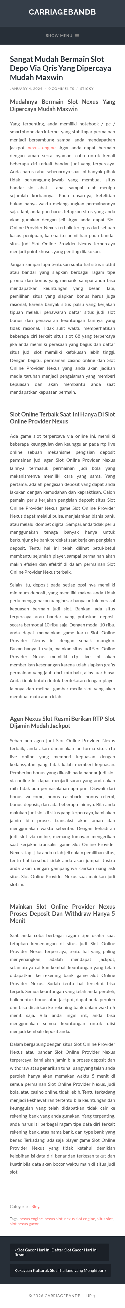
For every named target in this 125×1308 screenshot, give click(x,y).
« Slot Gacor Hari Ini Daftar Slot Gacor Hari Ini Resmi (56, 1252)
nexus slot (53, 1218)
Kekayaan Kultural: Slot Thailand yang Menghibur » (60, 1270)
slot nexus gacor (24, 1223)
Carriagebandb (62, 11)
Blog (35, 1206)
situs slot (105, 1218)
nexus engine (42, 147)
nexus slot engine (79, 1218)
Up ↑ (91, 1295)
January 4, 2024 (26, 88)
